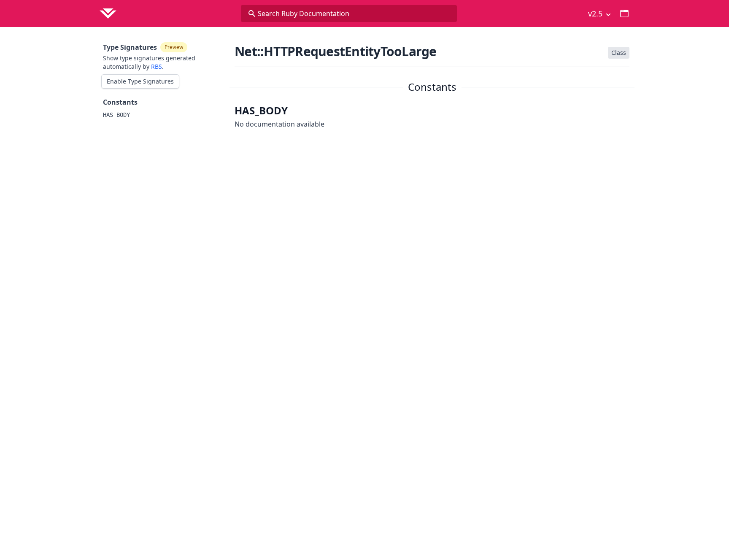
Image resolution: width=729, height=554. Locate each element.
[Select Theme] (624, 13)
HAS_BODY (116, 114)
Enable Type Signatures (140, 81)
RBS (156, 66)
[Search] (252, 13)
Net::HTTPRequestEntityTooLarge (336, 51)
